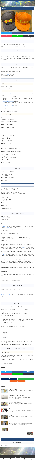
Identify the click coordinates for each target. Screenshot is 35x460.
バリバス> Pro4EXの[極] (7, 96)
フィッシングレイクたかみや (6, 298)
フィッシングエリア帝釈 (5, 291)
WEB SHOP (8, 306)
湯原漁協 (3, 217)
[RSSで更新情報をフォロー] (17, 381)
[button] (32, 224)
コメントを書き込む (17, 442)
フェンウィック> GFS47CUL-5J (8, 101)
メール (8, 74)
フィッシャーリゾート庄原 (5, 294)
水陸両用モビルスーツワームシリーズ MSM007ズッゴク (19, 93)
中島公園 (8, 227)
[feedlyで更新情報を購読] (26, 379)
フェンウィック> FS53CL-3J (8, 105)
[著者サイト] (9, 379)
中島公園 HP (23, 247)
